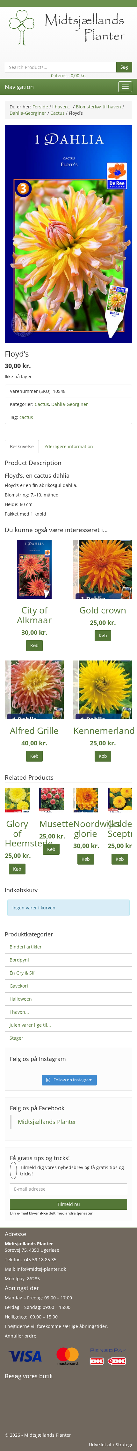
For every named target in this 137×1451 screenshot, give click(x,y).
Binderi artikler (26, 947)
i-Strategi (122, 1444)
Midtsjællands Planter (47, 1122)
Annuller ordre (20, 1336)
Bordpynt (19, 960)
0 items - (68, 75)
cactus (26, 417)
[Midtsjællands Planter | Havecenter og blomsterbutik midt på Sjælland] (68, 27)
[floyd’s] (68, 234)
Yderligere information (69, 446)
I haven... (62, 107)
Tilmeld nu (68, 1204)
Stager (16, 1038)
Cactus (57, 113)
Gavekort (19, 986)
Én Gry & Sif (22, 973)
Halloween (21, 999)
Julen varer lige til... (30, 1025)
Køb (34, 645)
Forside (40, 107)
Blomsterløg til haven (98, 107)
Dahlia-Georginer (28, 113)
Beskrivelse (22, 446)
